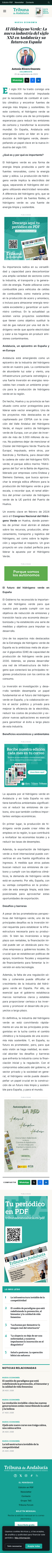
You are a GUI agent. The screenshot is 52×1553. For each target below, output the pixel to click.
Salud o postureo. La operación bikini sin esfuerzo (27, 1354)
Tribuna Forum (26, 1505)
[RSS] (37, 1475)
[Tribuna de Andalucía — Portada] (21, 11)
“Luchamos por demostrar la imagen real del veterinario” (25, 1326)
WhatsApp (17, 80)
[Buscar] (49, 2)
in (38, 80)
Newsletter (19, 2)
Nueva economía (11, 1378)
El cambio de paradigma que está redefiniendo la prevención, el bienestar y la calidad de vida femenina (28, 1313)
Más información (22, 1538)
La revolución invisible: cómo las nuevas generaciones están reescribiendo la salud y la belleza (25, 1406)
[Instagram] (26, 1475)
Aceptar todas (34, 1546)
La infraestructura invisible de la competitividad (28, 1299)
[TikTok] (31, 1475)
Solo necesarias (14, 1546)
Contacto (30, 2)
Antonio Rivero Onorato (26, 68)
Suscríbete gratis (26, 1525)
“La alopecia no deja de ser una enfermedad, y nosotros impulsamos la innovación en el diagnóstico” (27, 1340)
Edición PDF (7, 2)
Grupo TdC (26, 1500)
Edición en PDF (26, 1487)
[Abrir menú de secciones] (4, 11)
